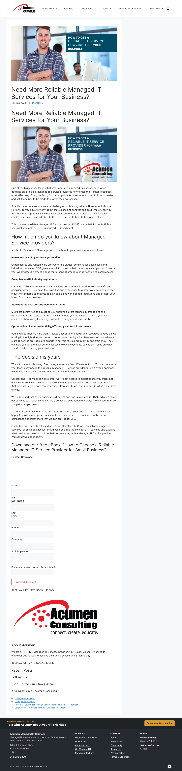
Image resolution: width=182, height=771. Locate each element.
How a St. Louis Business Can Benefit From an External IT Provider (46, 704)
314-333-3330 (18, 756)
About (105, 8)
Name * (14, 486)
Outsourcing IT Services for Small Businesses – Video (40, 707)
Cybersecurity (82, 745)
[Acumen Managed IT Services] (56, 637)
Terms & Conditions (120, 756)
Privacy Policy (117, 753)
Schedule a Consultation (130, 8)
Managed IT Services (25, 698)
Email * (14, 517)
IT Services (48, 8)
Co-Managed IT (83, 749)
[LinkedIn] (168, 9)
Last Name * (17, 502)
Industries (68, 8)
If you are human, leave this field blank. (33, 567)
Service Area (117, 741)
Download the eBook (25, 582)
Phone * (15, 528)
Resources (87, 8)
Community (116, 745)
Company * (16, 540)
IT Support (80, 741)
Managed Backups (84, 753)
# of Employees (20, 551)
